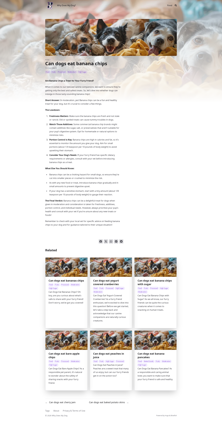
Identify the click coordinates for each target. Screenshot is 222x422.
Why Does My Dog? (66, 5)
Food (47, 59)
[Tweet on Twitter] (106, 241)
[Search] (176, 5)
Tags (47, 410)
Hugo (167, 415)
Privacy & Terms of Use (74, 410)
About (56, 410)
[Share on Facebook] (101, 241)
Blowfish (174, 415)
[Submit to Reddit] (121, 241)
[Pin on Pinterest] (116, 241)
